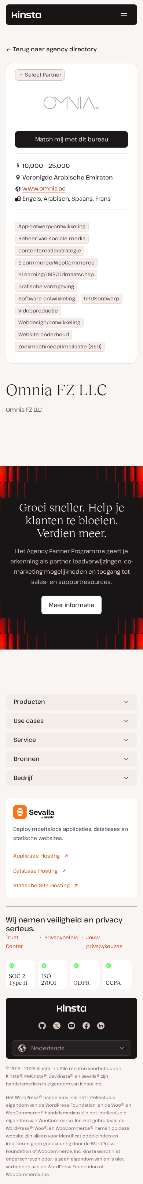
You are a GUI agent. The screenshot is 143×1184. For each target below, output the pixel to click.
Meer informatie (71, 605)
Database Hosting (35, 870)
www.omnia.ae (44, 188)
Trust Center (14, 942)
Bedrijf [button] (23, 778)
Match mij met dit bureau (71, 139)
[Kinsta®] (26, 14)
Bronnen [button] (27, 759)
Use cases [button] (29, 721)
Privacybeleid (61, 937)
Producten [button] (29, 702)
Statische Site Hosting (41, 885)
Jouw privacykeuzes (104, 942)
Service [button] (25, 740)
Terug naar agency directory (54, 49)
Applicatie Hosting (36, 855)
